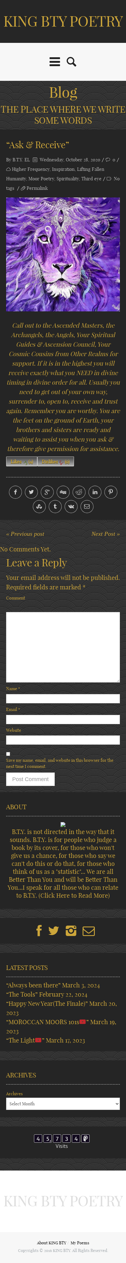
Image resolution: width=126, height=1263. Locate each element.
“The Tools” (22, 994)
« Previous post (25, 533)
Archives (14, 1093)
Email (13, 709)
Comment (15, 598)
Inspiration (63, 169)
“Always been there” (33, 985)
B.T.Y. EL (21, 160)
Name (13, 688)
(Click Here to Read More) (74, 895)
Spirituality (68, 179)
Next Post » (105, 533)
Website (13, 730)
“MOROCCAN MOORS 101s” (47, 1022)
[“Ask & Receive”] (63, 254)
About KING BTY (51, 1242)
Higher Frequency (31, 169)
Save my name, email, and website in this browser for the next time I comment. (59, 763)
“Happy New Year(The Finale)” (47, 1003)
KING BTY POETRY (63, 21)
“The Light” (25, 1040)
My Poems (80, 1242)
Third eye (91, 179)
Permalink (37, 188)
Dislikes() (55, 461)
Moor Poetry (41, 179)
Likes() (22, 461)
